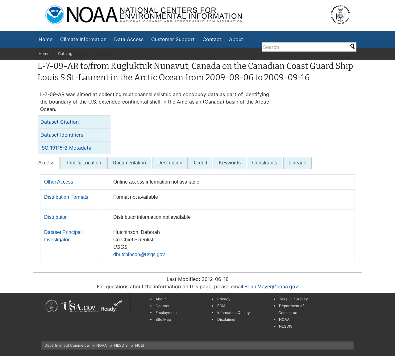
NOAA (102, 345)
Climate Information (83, 39)
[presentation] (46, 163)
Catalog (65, 53)
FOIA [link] (221, 305)
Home (45, 39)
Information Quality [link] (233, 312)
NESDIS (121, 345)
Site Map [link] (163, 319)
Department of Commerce (67, 345)
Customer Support (173, 39)
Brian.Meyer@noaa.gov (271, 286)
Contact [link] (162, 305)
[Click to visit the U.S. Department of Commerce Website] (345, 12)
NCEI (139, 345)
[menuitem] (45, 39)
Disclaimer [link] (226, 319)
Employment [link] (166, 312)
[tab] (74, 122)
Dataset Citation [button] (59, 122)
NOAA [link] (284, 319)
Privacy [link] (224, 299)
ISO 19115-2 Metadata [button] (65, 148)
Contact (211, 39)
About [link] (161, 299)
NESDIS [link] (286, 326)
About (236, 39)
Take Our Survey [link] (293, 299)
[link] (51, 306)
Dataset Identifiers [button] (61, 135)
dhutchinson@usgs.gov (139, 254)
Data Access (128, 39)
